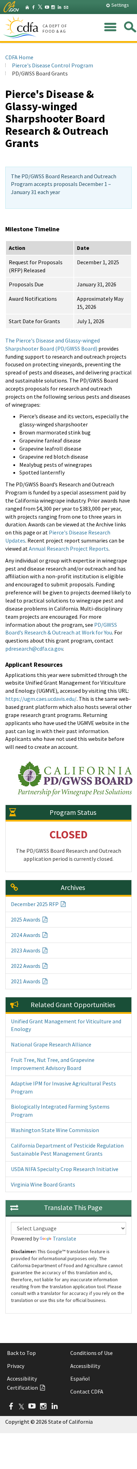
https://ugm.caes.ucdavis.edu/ (41, 698)
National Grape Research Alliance (51, 1044)
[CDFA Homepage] (21, 27)
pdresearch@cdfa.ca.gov (34, 648)
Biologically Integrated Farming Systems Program (60, 1110)
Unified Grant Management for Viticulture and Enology (66, 1025)
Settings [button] (119, 5)
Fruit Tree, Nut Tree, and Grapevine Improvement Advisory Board (52, 1063)
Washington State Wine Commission (55, 1130)
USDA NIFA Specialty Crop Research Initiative (64, 1168)
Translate (64, 1238)
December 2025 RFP (35, 904)
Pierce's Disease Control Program (52, 65)
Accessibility (85, 1365)
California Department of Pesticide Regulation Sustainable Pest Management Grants (67, 1149)
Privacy (15, 1365)
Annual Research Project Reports (69, 548)
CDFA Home (19, 57)
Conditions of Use (91, 1352)
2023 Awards (26, 950)
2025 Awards (26, 919)
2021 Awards (26, 981)
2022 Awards (26, 965)
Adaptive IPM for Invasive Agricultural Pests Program (63, 1087)
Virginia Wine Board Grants (43, 1184)
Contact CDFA (86, 1391)
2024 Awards (26, 934)
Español (80, 1378)
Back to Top (21, 1352)
